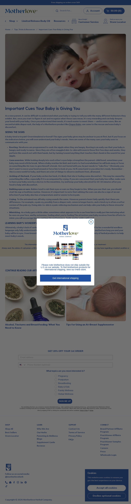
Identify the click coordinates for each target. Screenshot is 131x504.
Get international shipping (65, 278)
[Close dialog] (91, 222)
